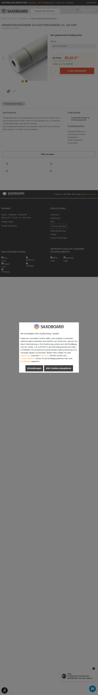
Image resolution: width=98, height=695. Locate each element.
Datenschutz (25, 356)
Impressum (44, 356)
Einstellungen (26, 361)
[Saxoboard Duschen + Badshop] (49, 327)
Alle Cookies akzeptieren (58, 368)
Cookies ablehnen (28, 358)
